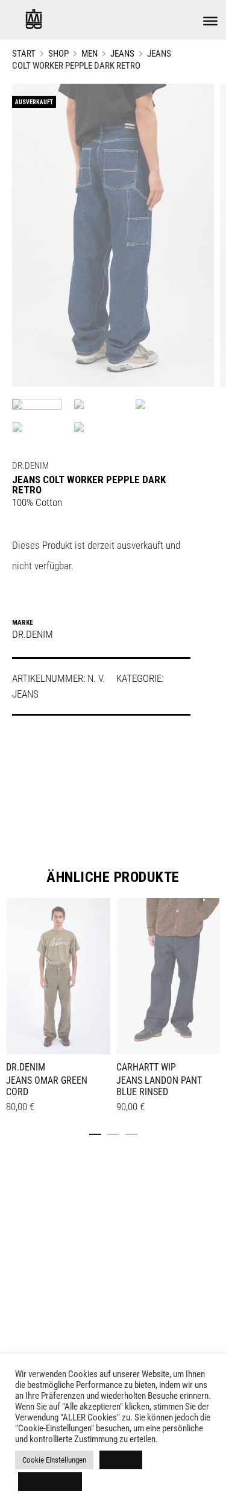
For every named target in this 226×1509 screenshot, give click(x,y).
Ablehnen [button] (121, 1459)
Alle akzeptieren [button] (50, 1481)
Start (24, 53)
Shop (58, 53)
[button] (95, 1132)
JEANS (122, 53)
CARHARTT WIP (146, 1067)
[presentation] (13, 974)
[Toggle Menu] (210, 21)
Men (89, 53)
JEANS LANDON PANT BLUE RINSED (159, 1086)
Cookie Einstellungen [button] (54, 1459)
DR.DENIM (30, 465)
